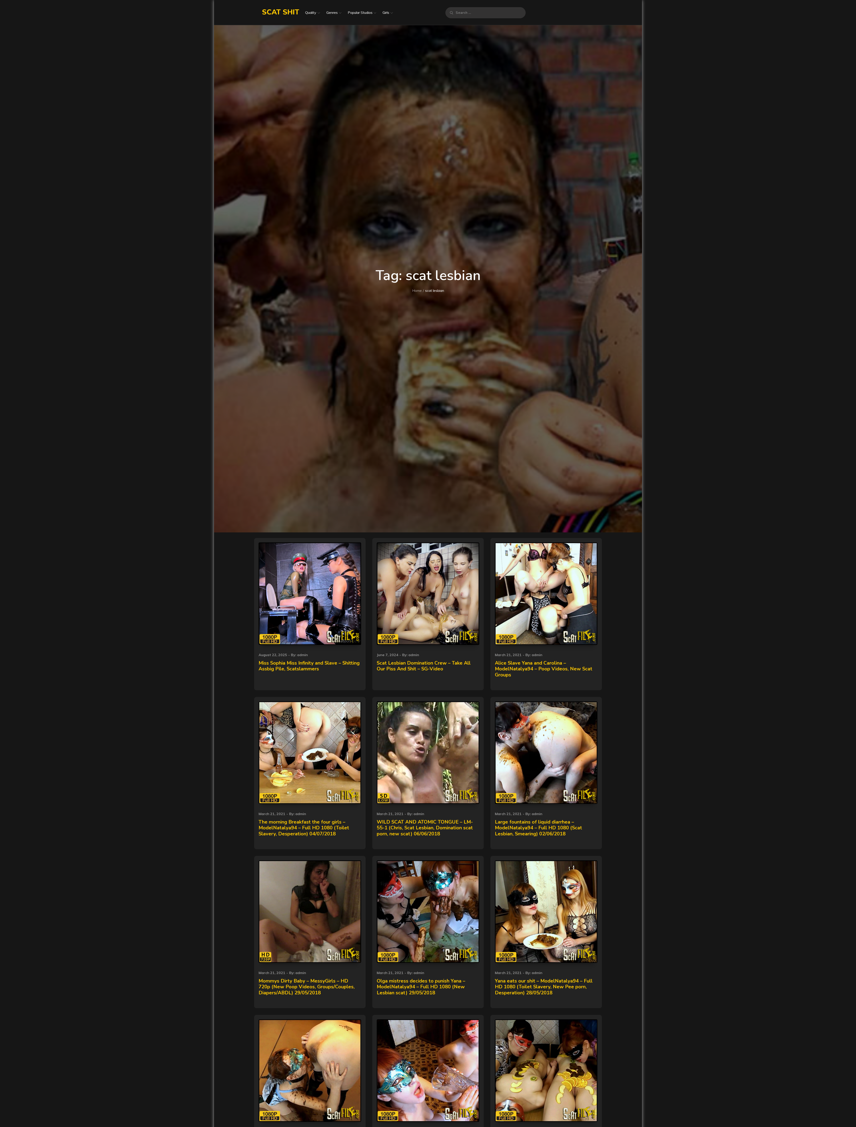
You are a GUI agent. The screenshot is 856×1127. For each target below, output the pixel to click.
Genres (332, 12)
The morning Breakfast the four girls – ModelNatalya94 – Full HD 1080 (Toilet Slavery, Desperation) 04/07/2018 (304, 828)
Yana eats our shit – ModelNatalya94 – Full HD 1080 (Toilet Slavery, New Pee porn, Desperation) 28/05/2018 (544, 987)
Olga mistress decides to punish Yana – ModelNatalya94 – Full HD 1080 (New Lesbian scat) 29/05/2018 (421, 987)
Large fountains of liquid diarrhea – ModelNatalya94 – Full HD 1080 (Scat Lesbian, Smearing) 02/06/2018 (538, 828)
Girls (386, 12)
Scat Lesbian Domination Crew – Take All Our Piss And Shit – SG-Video (424, 666)
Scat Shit (280, 12)
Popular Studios (360, 12)
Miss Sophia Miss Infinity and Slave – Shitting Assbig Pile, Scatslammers (309, 666)
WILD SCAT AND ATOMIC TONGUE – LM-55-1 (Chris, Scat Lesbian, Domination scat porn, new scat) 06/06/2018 (425, 828)
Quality (310, 12)
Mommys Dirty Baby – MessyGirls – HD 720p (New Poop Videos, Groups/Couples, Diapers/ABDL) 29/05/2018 (307, 987)
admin (302, 655)
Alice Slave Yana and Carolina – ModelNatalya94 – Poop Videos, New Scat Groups (543, 669)
